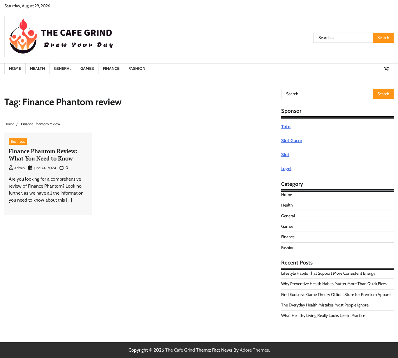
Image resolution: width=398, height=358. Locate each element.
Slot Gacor (291, 140)
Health (37, 68)
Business (18, 141)
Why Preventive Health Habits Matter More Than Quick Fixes (334, 283)
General (62, 68)
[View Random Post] (386, 68)
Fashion (136, 68)
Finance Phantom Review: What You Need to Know (43, 154)
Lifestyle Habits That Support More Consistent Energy (328, 273)
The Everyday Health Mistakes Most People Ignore (325, 305)
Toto (285, 126)
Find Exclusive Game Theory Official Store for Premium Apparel (336, 294)
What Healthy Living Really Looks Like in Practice (323, 315)
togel (286, 168)
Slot (285, 154)
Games (87, 68)
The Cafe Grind (180, 350)
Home (15, 68)
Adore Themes (254, 350)
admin (19, 168)
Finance (111, 68)
